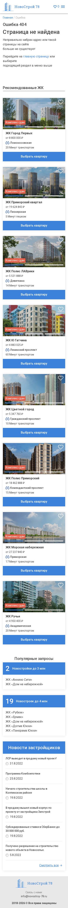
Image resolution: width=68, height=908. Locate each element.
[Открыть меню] (62, 6)
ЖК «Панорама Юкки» (21, 730)
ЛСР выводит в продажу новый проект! (31, 758)
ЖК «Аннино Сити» (19, 679)
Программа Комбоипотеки (23, 773)
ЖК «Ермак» (14, 717)
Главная (8, 17)
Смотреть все (49, 865)
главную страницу (36, 56)
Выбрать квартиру (34, 156)
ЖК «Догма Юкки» (19, 726)
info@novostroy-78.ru (34, 896)
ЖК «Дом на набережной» (24, 684)
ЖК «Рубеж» (15, 712)
